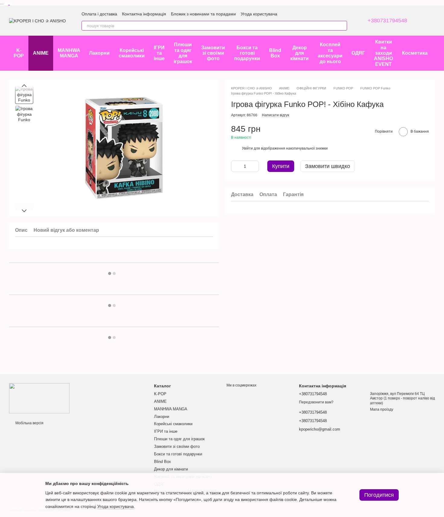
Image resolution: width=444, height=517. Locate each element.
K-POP (19, 53)
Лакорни (99, 53)
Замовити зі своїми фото (213, 53)
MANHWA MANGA (69, 53)
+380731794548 (387, 20)
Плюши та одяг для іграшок (183, 53)
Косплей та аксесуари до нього (330, 53)
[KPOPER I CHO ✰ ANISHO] (39, 398)
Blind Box (275, 53)
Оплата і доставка (99, 13)
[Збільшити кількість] (254, 166)
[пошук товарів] (342, 26)
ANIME (41, 53)
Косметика (415, 53)
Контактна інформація (144, 13)
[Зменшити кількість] (235, 166)
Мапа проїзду (381, 409)
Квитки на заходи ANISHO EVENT (383, 53)
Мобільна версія (28, 423)
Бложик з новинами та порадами (203, 13)
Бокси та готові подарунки (247, 53)
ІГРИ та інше (159, 53)
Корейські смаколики (132, 53)
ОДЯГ (358, 53)
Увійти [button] (247, 149)
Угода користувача (259, 13)
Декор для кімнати (299, 53)
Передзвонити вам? (316, 402)
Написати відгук (275, 115)
